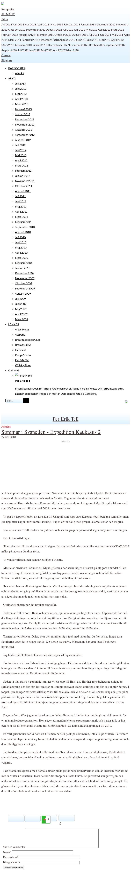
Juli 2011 (94, 34)
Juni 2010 (92, 39)
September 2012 (36, 29)
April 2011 (21, 211)
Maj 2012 (91, 29)
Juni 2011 (105, 34)
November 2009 (77, 44)
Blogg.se (6, 60)
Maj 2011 (117, 34)
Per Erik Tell (22, 360)
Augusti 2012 (54, 29)
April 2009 (59, 50)
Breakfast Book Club (27, 339)
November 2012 (24, 124)
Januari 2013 (88, 24)
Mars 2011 (14, 39)
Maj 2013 (30, 24)
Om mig (6, 55)
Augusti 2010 (67, 39)
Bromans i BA (23, 344)
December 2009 (57, 44)
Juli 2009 (23, 50)
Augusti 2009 (9, 50)
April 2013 (43, 24)
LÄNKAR (13, 324)
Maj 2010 (104, 39)
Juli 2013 (6, 24)
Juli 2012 (68, 29)
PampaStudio (23, 355)
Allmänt (8, 14)
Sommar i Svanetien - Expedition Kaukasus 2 (51, 431)
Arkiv (4, 19)
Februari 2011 (30, 39)
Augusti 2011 (80, 34)
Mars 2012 (117, 29)
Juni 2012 (79, 29)
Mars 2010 (7, 44)
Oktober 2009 (96, 44)
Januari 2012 (26, 34)
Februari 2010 (23, 44)
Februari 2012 (9, 34)
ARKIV (12, 78)
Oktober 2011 (62, 34)
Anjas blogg (22, 329)
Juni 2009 (34, 50)
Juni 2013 (18, 24)
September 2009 (115, 44)
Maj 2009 (46, 50)
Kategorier (7, 9)
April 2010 (117, 39)
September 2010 (49, 39)
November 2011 (44, 34)
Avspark (20, 334)
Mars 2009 (72, 50)
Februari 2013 (71, 24)
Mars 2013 (56, 24)
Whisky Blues (23, 365)
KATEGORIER (16, 68)
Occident (20, 349)
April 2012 (104, 29)
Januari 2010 (39, 44)
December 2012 (105, 24)
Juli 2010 (81, 39)
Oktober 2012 (16, 29)
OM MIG (13, 370)
